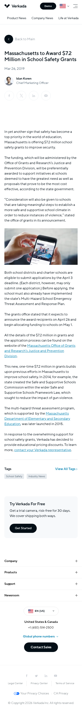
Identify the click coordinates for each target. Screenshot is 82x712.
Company (10, 561)
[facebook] (9, 95)
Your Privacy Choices (34, 693)
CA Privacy (61, 693)
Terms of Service (65, 683)
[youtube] (55, 676)
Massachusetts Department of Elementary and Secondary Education (37, 418)
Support (9, 584)
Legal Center (15, 683)
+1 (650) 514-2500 (41, 627)
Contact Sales (41, 647)
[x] (21, 95)
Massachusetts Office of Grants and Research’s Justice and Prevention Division (39, 351)
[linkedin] (33, 95)
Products (10, 572)
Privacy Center (39, 683)
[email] (46, 95)
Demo (48, 6)
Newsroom (11, 595)
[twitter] (36, 676)
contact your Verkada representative (42, 450)
